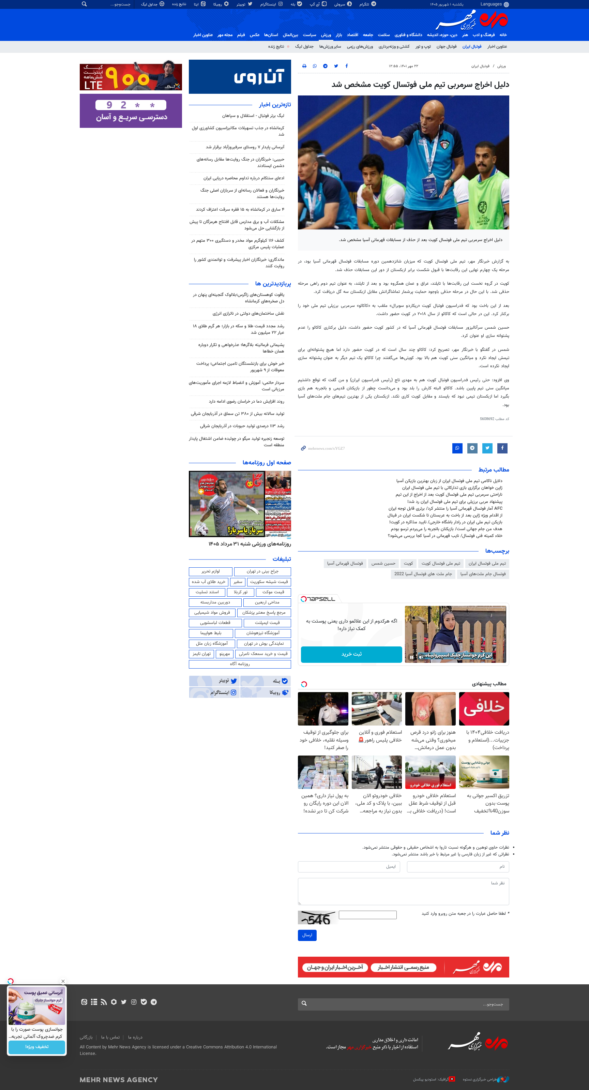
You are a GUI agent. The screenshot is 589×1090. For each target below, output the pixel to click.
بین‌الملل (290, 35)
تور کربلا (240, 592)
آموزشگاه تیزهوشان (263, 633)
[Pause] (412, 657)
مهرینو (225, 654)
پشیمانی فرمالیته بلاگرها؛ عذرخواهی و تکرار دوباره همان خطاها (241, 348)
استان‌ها (271, 35)
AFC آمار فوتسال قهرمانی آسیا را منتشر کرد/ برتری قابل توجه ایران (445, 508)
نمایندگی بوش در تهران (264, 643)
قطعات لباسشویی (215, 622)
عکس (254, 35)
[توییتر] (124, 1002)
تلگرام (365, 5)
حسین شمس (383, 563)
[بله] (143, 1002)
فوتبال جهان (447, 46)
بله (293, 5)
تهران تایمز (202, 654)
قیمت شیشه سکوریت (269, 582)
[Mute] (421, 657)
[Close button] (63, 981)
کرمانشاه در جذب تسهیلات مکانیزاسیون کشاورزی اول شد (238, 131)
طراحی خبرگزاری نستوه (480, 1079)
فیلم (241, 35)
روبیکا (218, 5)
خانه (503, 35)
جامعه (368, 35)
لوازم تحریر (210, 571)
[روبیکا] (114, 1002)
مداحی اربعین (267, 602)
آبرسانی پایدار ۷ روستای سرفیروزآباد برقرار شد (245, 147)
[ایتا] (84, 1002)
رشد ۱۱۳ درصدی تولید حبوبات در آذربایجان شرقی (242, 426)
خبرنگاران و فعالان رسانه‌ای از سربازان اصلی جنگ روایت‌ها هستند (242, 193)
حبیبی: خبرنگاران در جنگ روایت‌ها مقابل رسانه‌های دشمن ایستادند (240, 162)
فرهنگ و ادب (484, 35)
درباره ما (135, 1037)
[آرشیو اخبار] (94, 1002)
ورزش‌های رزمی (360, 46)
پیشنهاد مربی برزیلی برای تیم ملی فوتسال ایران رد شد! (454, 501)
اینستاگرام (268, 5)
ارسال (307, 935)
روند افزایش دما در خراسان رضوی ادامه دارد (246, 401)
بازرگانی (86, 1037)
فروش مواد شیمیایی (212, 612)
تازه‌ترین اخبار (275, 105)
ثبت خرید (352, 654)
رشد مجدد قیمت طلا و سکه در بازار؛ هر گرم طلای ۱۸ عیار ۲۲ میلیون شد (238, 329)
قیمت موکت (273, 592)
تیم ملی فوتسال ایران (487, 563)
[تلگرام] (153, 1002)
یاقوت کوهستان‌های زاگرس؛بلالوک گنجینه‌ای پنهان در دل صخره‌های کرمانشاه (238, 298)
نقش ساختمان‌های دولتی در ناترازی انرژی (248, 313)
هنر (465, 35)
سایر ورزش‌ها (330, 46)
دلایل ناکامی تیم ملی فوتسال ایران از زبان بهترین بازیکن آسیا (449, 481)
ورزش (326, 35)
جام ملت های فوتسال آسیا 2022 (423, 574)
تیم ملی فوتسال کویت (441, 563)
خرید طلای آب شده (208, 582)
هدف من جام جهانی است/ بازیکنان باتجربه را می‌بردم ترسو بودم (446, 529)
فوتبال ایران (472, 46)
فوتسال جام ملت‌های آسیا (483, 574)
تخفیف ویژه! (37, 1047)
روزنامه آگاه (240, 664)
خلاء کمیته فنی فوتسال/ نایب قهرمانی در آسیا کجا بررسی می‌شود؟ (445, 536)
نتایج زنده (179, 4)
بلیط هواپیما (211, 633)
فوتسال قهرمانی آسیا (345, 563)
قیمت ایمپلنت (267, 622)
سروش (340, 5)
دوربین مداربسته (215, 602)
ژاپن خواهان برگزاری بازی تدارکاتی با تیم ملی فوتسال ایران (452, 487)
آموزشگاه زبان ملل (212, 643)
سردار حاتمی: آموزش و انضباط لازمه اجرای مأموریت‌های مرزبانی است (236, 386)
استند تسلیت (207, 592)
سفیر (237, 582)
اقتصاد (352, 35)
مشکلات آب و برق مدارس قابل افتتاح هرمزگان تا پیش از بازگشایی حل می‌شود (237, 225)
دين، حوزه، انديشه (442, 35)
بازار (339, 35)
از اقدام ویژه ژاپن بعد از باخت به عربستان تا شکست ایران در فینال (445, 515)
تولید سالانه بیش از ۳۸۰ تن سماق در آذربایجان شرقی (237, 413)
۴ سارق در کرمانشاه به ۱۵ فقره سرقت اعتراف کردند (240, 209)
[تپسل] (303, 599)
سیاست (309, 35)
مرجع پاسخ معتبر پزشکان (264, 612)
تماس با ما (110, 1037)
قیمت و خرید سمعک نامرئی (263, 654)
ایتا (197, 5)
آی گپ (315, 5)
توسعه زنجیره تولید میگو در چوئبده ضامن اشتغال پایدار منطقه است (236, 442)
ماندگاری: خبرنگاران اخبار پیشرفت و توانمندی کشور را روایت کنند (239, 263)
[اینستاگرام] (134, 1002)
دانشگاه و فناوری (408, 35)
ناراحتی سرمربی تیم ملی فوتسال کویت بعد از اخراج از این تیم (449, 494)
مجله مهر (224, 35)
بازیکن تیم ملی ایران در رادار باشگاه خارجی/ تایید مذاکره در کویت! (445, 522)
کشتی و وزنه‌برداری (394, 46)
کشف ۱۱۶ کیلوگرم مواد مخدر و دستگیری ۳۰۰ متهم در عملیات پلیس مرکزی (237, 244)
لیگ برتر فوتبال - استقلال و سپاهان (253, 116)
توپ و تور (423, 46)
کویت (408, 563)
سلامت (384, 35)
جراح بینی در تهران (262, 571)
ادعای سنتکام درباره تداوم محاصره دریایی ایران (243, 178)
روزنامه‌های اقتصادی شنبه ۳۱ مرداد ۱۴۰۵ (247, 544)
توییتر (241, 5)
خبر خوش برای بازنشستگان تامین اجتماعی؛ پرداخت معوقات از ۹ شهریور (240, 367)
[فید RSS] (104, 1002)
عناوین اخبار (497, 46)
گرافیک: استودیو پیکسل (431, 1079)
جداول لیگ (149, 5)
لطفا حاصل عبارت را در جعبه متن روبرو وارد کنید (465, 914)
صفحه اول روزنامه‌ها (267, 463)
